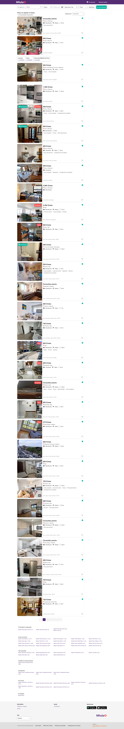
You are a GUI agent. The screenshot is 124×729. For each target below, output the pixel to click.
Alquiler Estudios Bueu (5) (59, 654)
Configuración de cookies (74, 725)
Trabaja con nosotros (22, 706)
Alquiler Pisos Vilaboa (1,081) (95, 641)
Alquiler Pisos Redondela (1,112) (78, 641)
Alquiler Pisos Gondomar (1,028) (25, 643)
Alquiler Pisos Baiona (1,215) (24, 638)
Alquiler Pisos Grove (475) (59, 643)
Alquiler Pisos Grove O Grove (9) (78, 645)
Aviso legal (38, 725)
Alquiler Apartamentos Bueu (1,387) (26, 652)
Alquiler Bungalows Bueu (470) (43, 652)
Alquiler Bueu (21, 695)
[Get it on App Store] (102, 707)
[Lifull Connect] (100, 726)
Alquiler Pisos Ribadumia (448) (43, 645)
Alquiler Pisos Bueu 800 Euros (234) (62, 683)
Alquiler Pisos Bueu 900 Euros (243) (44, 683)
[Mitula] (21, 2)
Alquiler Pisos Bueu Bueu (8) (42, 629)
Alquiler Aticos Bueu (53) (23, 654)
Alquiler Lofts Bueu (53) (94, 652)
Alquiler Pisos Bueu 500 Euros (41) (61, 687)
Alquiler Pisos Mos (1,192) (95, 638)
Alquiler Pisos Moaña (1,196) (77, 638)
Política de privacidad (60, 725)
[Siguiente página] (60, 619)
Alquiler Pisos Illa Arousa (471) (96, 643)
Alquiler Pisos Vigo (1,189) (24, 641)
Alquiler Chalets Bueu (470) (77, 652)
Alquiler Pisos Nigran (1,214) (60, 638)
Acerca (18, 708)
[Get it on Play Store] (91, 708)
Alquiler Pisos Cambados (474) (78, 643)
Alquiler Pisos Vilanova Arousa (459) (26, 645)
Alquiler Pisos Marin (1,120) (60, 641)
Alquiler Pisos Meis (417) (59, 645)
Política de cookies (48, 725)
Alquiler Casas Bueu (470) (59, 652)
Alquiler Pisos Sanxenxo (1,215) (43, 638)
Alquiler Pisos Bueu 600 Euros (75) (44, 687)
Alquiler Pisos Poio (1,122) (42, 641)
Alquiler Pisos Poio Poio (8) (95, 645)
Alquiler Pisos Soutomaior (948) (43, 643)
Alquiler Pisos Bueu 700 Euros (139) (97, 683)
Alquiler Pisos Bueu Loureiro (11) (25, 629)
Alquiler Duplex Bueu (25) (42, 654)
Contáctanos (57, 706)
